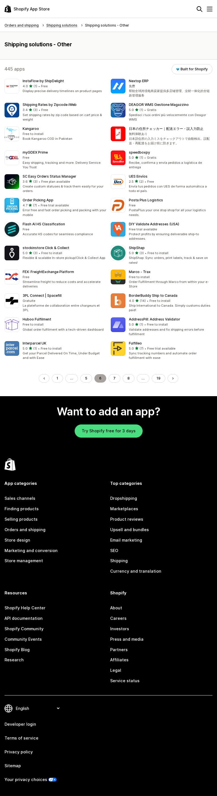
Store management (24, 560)
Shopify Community (24, 628)
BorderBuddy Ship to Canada (153, 295)
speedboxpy (139, 152)
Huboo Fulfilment (37, 319)
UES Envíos (138, 176)
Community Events (23, 639)
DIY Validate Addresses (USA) (154, 224)
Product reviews (126, 519)
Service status (125, 680)
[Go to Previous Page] (44, 378)
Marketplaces (124, 508)
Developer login (20, 724)
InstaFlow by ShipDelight (43, 81)
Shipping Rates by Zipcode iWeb (50, 105)
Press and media (127, 639)
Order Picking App (38, 200)
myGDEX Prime (35, 152)
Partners (119, 649)
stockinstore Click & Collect (46, 248)
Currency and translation (135, 571)
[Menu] (209, 9)
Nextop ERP (139, 81)
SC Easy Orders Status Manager (49, 176)
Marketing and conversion (31, 550)
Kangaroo (31, 129)
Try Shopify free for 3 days (109, 430)
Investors (119, 628)
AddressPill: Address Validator (154, 319)
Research (14, 659)
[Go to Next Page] (173, 378)
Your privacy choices (26, 779)
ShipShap (137, 248)
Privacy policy (19, 751)
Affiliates (119, 659)
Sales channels (20, 498)
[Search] (199, 9)
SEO (114, 550)
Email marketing (126, 540)
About (116, 607)
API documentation (24, 618)
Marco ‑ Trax (140, 272)
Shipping (119, 560)
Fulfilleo (135, 343)
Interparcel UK (34, 343)
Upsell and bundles (129, 529)
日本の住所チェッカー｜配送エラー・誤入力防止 (166, 129)
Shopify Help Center (25, 607)
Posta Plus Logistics (146, 200)
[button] (55, 86)
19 (158, 378)
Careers (118, 618)
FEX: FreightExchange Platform (48, 272)
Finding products (22, 508)
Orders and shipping (25, 529)
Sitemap (13, 765)
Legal (115, 670)
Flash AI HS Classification (44, 224)
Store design (17, 540)
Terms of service (21, 738)
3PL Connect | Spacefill (42, 295)
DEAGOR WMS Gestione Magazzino (159, 105)
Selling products (21, 519)
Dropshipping (123, 498)
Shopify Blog (17, 649)
